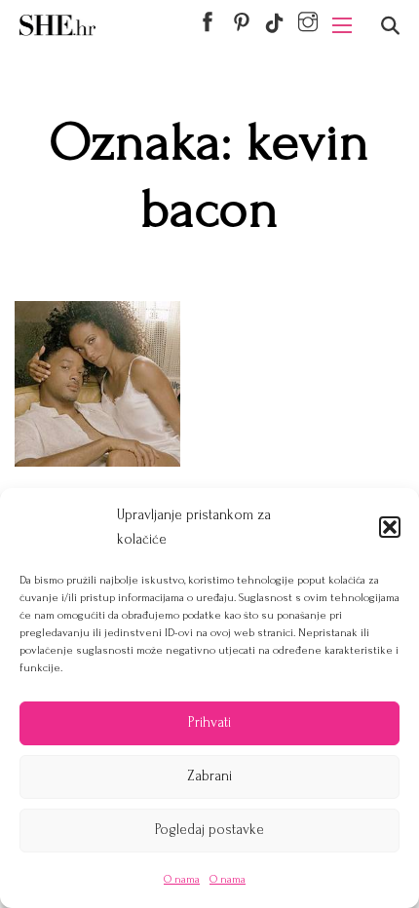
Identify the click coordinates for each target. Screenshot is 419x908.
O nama (182, 879)
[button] (390, 527)
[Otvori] (390, 26)
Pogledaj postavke (209, 829)
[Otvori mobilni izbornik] (342, 25)
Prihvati (209, 722)
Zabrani (209, 776)
